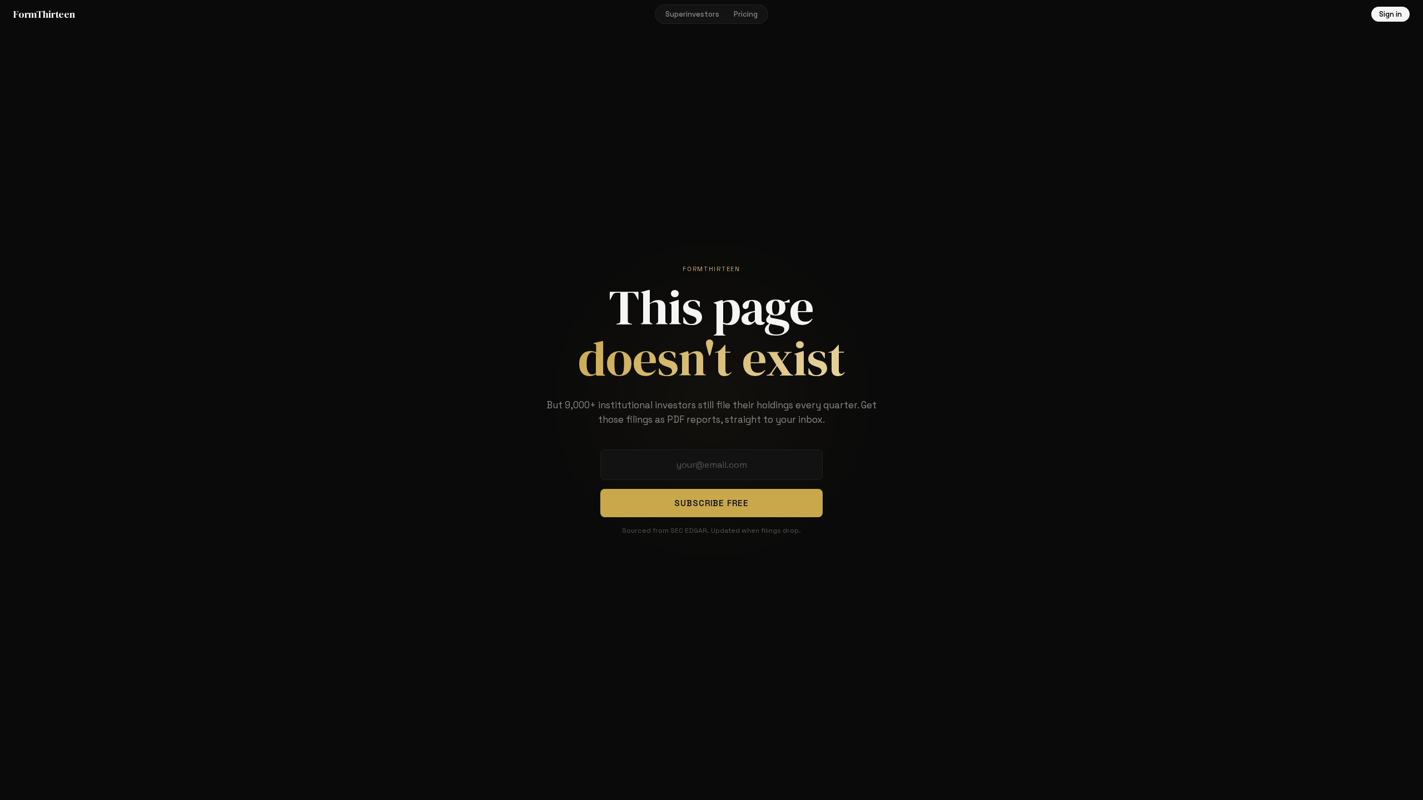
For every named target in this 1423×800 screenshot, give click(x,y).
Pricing (746, 14)
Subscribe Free (711, 503)
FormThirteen (44, 14)
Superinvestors (692, 14)
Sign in (1390, 14)
